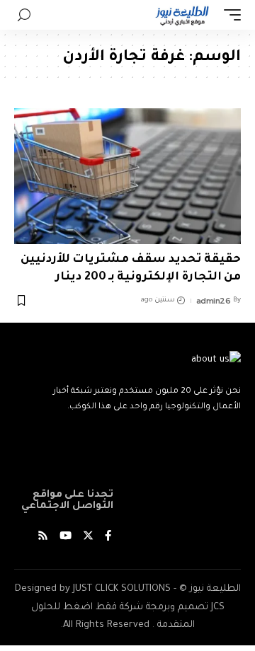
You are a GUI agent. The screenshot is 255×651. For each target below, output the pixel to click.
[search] (24, 15)
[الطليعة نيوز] (182, 15)
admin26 (213, 301)
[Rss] (42, 537)
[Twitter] (88, 537)
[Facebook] (108, 537)
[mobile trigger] (229, 15)
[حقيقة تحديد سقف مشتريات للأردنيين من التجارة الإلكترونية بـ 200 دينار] (127, 176)
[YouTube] (65, 537)
